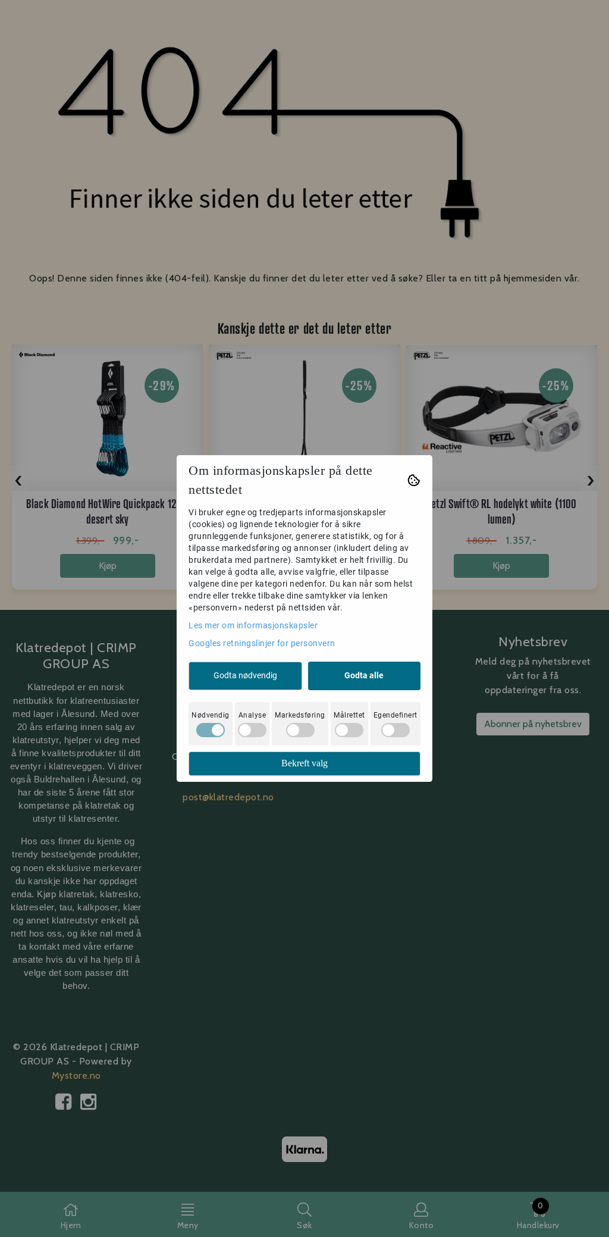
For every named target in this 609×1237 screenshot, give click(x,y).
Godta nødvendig (245, 675)
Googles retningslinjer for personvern (262, 643)
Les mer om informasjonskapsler (253, 625)
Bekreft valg (304, 763)
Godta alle (364, 675)
